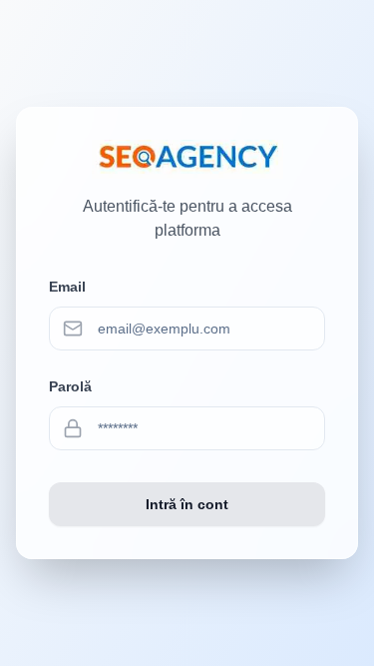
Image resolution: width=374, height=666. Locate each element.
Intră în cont (187, 504)
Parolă (70, 386)
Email (67, 287)
